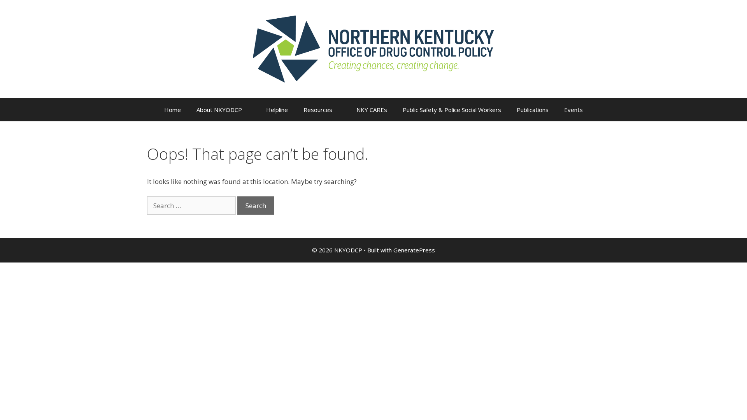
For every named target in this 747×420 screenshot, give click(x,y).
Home (172, 110)
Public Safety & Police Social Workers (452, 110)
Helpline (277, 110)
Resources (317, 110)
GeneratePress (414, 250)
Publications (533, 110)
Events (573, 110)
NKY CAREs (371, 110)
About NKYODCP (219, 110)
